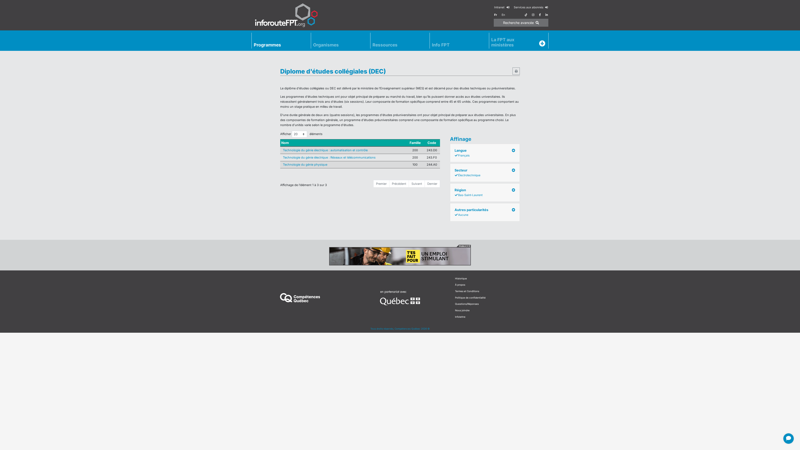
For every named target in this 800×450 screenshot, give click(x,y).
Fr (495, 14)
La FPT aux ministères (502, 42)
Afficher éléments (301, 134)
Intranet (499, 7)
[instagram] (533, 14)
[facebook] (540, 14)
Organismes (326, 45)
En (503, 14)
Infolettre (460, 316)
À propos (460, 284)
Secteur (467, 172)
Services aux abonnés (529, 7)
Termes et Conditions (467, 291)
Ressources (385, 45)
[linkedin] (547, 14)
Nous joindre (462, 310)
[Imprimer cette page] (516, 71)
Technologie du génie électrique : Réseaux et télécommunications (329, 157)
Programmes (267, 45)
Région (468, 192)
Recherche (518, 23)
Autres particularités (471, 212)
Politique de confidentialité (470, 297)
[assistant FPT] (788, 438)
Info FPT (441, 45)
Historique (461, 278)
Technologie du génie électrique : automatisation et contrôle (325, 150)
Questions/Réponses (467, 303)
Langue (462, 152)
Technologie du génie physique (305, 164)
